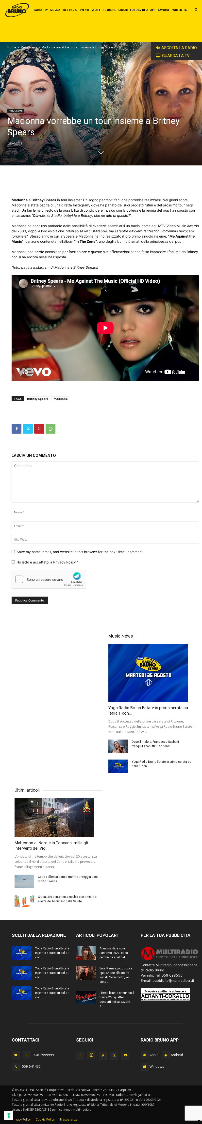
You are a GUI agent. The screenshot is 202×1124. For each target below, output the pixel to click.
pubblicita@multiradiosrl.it (173, 980)
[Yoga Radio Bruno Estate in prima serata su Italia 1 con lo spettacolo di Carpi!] (152, 673)
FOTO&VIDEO (139, 10)
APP (152, 10)
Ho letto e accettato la (48, 562)
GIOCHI (123, 10)
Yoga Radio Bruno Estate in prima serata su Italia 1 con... (52, 953)
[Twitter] (28, 429)
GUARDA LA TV (176, 55)
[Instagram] (91, 1055)
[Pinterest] (39, 429)
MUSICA (55, 10)
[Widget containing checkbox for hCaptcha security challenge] (49, 579)
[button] (196, 10)
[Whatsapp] (27, 1055)
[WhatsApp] (50, 429)
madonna (60, 399)
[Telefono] (16, 1067)
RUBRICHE (109, 10)
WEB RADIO (70, 10)
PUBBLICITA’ (179, 10)
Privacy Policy (65, 562)
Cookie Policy (45, 1119)
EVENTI (84, 10)
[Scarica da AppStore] (145, 1055)
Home (11, 47)
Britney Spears (37, 399)
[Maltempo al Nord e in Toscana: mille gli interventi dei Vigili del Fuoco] (58, 817)
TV (46, 10)
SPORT (95, 10)
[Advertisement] (105, 184)
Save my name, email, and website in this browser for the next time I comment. (80, 552)
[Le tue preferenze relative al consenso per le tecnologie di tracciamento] (8, 1115)
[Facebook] (16, 429)
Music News (29, 47)
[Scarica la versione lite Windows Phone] (145, 1067)
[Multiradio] (170, 960)
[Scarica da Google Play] (166, 1055)
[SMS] (16, 1055)
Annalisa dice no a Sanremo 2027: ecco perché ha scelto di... (114, 953)
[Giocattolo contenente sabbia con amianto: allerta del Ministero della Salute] (24, 901)
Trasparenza (68, 1119)
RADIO (38, 10)
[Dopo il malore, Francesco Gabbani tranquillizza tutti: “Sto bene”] (118, 746)
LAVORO (163, 10)
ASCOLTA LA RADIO (179, 47)
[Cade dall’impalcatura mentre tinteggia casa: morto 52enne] (24, 881)
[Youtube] (125, 1056)
